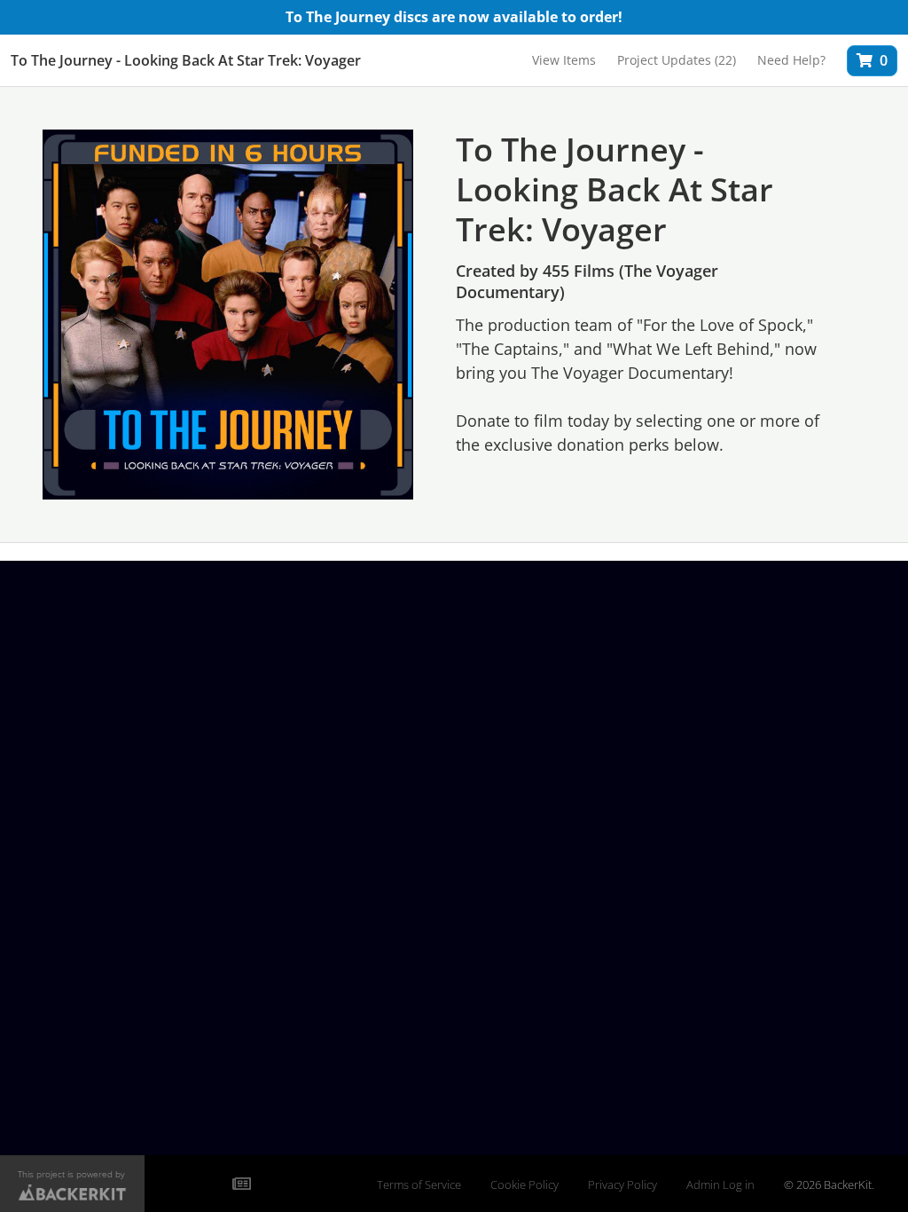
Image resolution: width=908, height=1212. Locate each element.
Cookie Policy (524, 1184)
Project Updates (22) (676, 59)
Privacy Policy (622, 1184)
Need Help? (791, 59)
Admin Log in (720, 1184)
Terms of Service (419, 1184)
